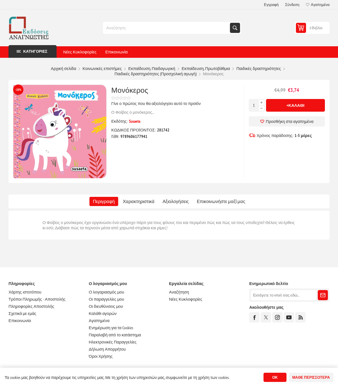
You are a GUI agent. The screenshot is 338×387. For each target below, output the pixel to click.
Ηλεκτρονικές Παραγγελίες (113, 342)
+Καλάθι (295, 105)
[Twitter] (266, 317)
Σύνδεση (292, 4)
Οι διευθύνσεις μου (106, 306)
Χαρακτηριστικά (139, 201)
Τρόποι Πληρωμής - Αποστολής (37, 299)
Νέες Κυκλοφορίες (80, 52)
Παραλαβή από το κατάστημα (115, 335)
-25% (18, 90)
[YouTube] (289, 317)
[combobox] (167, 28)
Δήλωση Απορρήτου (107, 349)
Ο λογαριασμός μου (106, 292)
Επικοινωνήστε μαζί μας (221, 201)
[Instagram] (277, 317)
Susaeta (134, 121)
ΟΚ (275, 377)
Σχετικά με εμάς (22, 313)
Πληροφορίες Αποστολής (31, 306)
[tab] (103, 201)
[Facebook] (254, 317)
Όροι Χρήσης (101, 356)
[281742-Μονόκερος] (59, 131)
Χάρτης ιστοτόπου (25, 292)
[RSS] (300, 317)
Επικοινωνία (116, 52)
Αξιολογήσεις (176, 201)
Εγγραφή (271, 4)
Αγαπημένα (99, 320)
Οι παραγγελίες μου (106, 299)
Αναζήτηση (235, 28)
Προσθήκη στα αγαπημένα (289, 121)
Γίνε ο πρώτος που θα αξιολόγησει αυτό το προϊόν (156, 103)
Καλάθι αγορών (103, 313)
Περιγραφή (104, 201)
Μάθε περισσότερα (311, 377)
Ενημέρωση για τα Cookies (111, 327)
